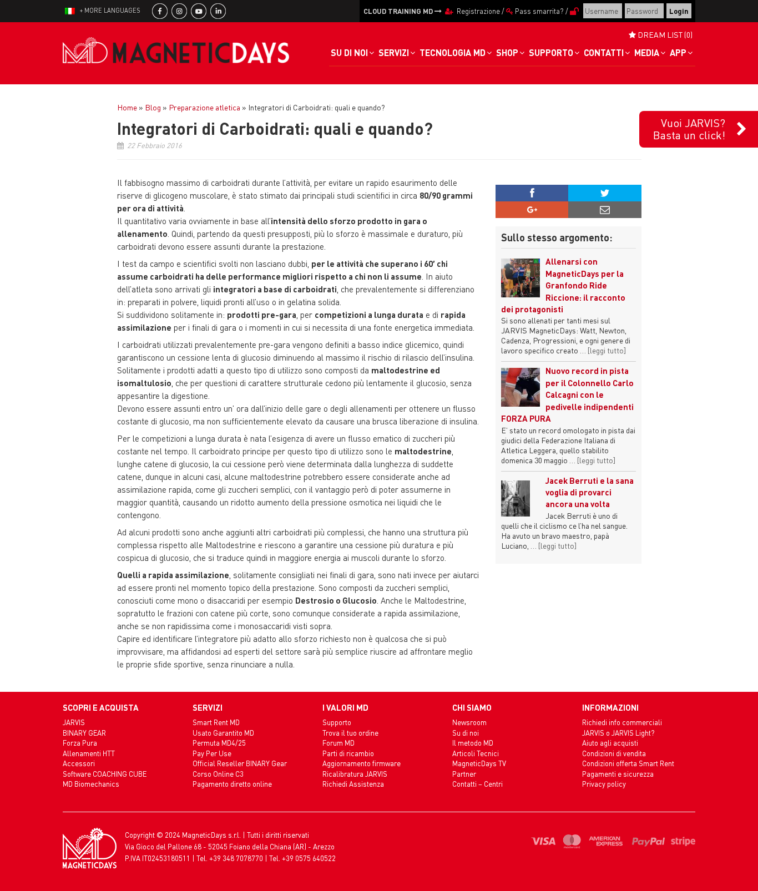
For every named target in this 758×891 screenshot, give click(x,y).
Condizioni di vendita (614, 753)
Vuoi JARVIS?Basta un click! (689, 129)
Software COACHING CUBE (104, 773)
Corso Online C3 (218, 773)
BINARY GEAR (84, 732)
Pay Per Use (212, 753)
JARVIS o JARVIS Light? (618, 732)
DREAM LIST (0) (664, 34)
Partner (464, 773)
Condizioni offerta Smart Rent (628, 763)
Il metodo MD (472, 742)
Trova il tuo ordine (350, 732)
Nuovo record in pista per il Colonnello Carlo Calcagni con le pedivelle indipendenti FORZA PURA (567, 394)
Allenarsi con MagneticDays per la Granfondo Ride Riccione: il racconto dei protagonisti (563, 285)
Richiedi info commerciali (622, 722)
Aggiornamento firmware (361, 763)
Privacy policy (604, 783)
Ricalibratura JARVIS (354, 773)
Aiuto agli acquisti (610, 742)
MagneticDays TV (479, 763)
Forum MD (338, 742)
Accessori (79, 763)
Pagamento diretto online (232, 783)
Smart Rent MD (216, 722)
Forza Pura (80, 742)
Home (127, 107)
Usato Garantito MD (223, 732)
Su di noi (465, 732)
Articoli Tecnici (475, 753)
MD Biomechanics (91, 783)
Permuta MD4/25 (219, 742)
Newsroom (469, 722)
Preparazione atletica (204, 107)
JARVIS (74, 722)
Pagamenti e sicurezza (618, 773)
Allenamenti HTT (89, 753)
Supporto (336, 722)
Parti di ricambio (348, 753)
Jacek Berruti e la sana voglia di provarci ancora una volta (589, 492)
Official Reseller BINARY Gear (240, 763)
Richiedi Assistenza (353, 783)
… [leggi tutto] (603, 350)
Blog (153, 107)
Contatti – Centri (477, 783)
